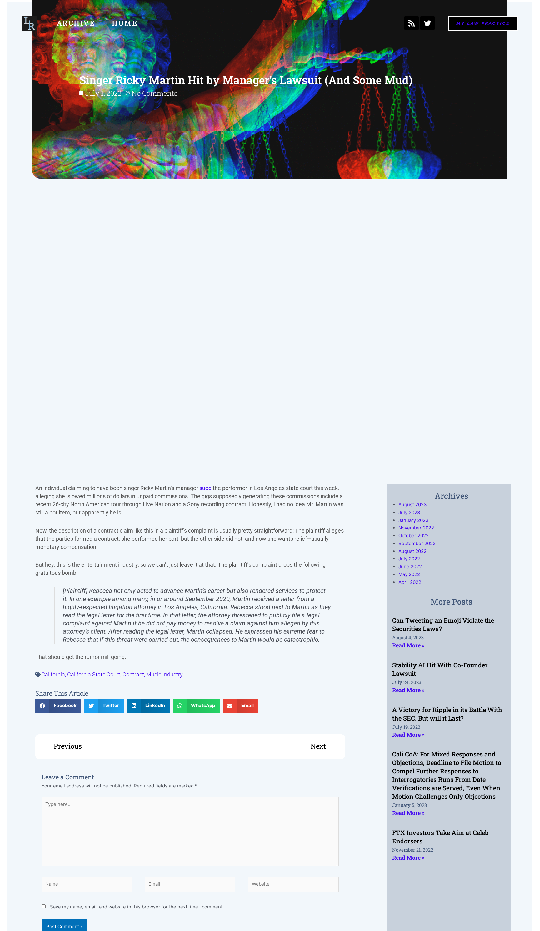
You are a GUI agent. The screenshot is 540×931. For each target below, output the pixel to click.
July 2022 (409, 559)
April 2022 (409, 582)
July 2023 (409, 512)
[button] (58, 706)
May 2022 (409, 574)
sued (205, 488)
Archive (76, 23)
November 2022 (416, 528)
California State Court (93, 674)
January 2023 (413, 520)
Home (125, 23)
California (53, 674)
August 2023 (412, 505)
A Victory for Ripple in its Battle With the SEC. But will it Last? (447, 714)
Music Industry (164, 674)
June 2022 (410, 566)
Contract (133, 674)
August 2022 (412, 551)
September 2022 (417, 543)
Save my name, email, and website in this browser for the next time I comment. (137, 907)
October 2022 (413, 536)
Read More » (408, 645)
